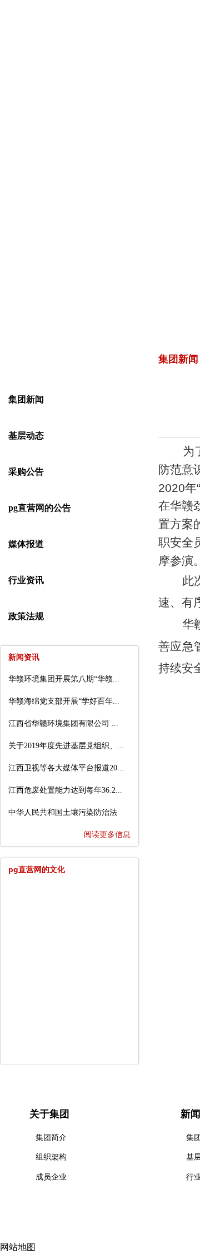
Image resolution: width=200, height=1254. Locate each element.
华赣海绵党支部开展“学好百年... (63, 701)
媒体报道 (26, 544)
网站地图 (18, 1247)
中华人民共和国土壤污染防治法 (62, 812)
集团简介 (51, 1137)
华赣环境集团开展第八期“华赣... (63, 679)
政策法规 (26, 616)
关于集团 (127, 99)
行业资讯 (26, 580)
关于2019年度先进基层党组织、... (66, 746)
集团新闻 (26, 399)
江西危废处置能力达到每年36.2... (65, 790)
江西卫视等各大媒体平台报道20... (66, 768)
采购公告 (26, 471)
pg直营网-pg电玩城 (49, 99)
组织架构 (51, 1157)
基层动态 (26, 435)
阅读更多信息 (107, 834)
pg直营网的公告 (39, 507)
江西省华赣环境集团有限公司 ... (63, 723)
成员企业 (51, 1177)
